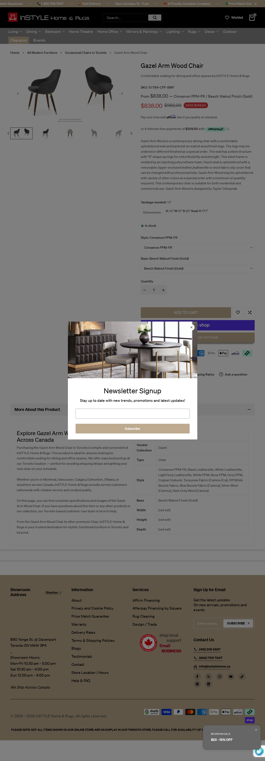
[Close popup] (256, 729)
